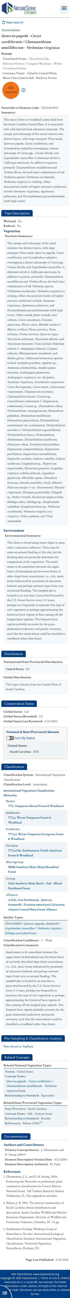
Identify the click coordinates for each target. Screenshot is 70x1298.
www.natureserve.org (46, 1274)
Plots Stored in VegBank (18, 1046)
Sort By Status (25, 738)
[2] (40, 1122)
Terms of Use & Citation (55, 1278)
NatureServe (29, 1278)
